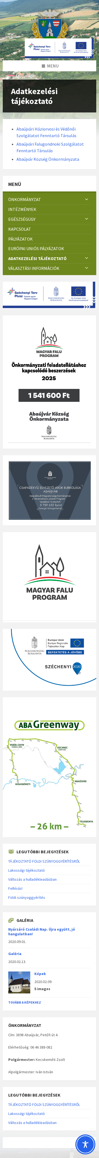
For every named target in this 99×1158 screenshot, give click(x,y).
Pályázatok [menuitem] (20, 239)
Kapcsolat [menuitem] (19, 229)
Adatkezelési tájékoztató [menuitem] (37, 258)
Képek (40, 973)
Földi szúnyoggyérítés (26, 897)
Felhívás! (15, 888)
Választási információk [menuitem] (33, 268)
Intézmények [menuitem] (22, 209)
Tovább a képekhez (24, 1002)
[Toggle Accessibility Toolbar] (85, 1144)
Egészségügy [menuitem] (21, 219)
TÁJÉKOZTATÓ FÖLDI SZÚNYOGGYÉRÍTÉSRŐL (44, 861)
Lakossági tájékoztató (26, 870)
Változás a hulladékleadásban (32, 879)
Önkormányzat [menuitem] (24, 199)
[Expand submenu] (86, 199)
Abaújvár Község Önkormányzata (47, 159)
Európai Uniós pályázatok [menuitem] (36, 248)
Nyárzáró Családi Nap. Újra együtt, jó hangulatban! (41, 931)
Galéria (14, 953)
